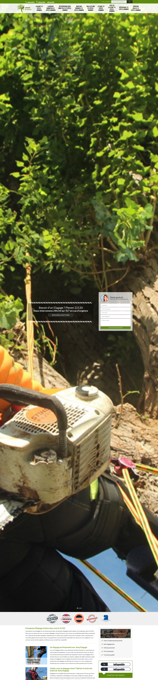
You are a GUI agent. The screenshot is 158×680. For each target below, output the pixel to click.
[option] (79, 340)
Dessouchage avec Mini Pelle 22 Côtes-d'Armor (65, 8)
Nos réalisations (60, 315)
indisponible (31, 2)
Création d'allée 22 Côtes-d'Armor (136, 8)
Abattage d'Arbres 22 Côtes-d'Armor (79, 8)
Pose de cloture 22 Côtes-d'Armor (112, 8)
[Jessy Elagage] (24, 8)
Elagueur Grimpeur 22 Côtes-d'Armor (50, 8)
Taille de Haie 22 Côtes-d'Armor (90, 8)
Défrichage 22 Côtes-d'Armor (124, 8)
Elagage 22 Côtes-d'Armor (39, 8)
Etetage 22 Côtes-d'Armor (101, 8)
